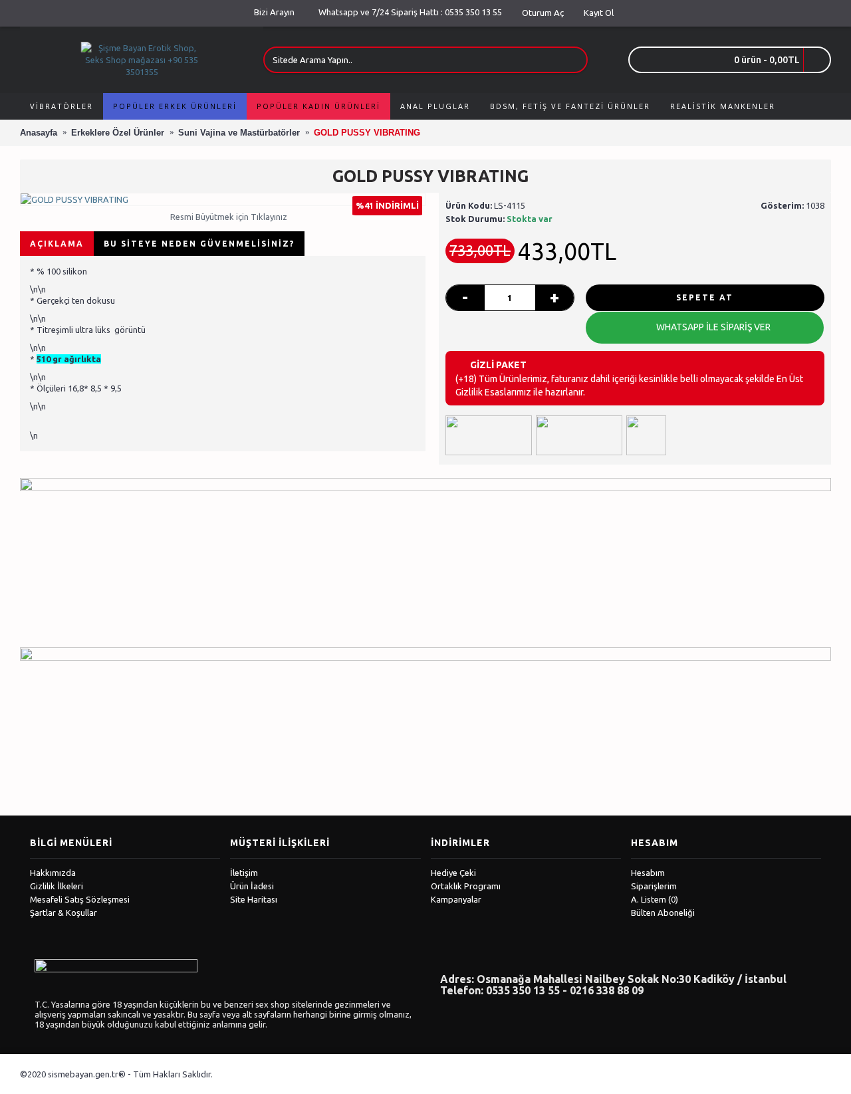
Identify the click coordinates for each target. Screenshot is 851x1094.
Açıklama (57, 243)
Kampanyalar (456, 899)
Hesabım (648, 872)
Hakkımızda (53, 872)
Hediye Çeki (453, 872)
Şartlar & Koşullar (63, 912)
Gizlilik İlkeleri (56, 886)
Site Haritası (253, 899)
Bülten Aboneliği (663, 912)
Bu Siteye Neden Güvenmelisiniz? (199, 243)
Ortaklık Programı (466, 886)
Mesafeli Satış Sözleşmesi (80, 899)
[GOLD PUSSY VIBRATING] (223, 199)
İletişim (244, 872)
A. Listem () (654, 899)
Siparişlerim (654, 886)
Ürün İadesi (252, 886)
